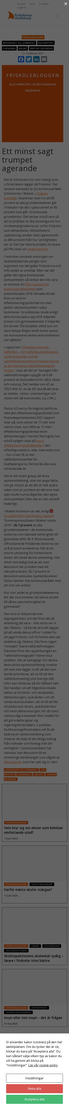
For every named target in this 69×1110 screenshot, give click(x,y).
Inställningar (34, 1078)
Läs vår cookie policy (43, 1065)
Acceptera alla (34, 1099)
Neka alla (34, 1088)
